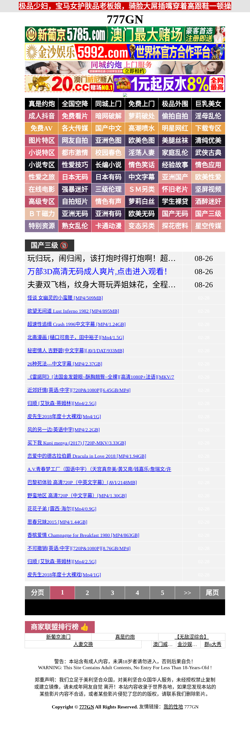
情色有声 (108, 201)
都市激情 (75, 152)
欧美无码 (141, 214)
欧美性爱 (208, 177)
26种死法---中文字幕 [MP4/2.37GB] (64, 363)
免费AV (42, 128)
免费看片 (75, 116)
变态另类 (141, 226)
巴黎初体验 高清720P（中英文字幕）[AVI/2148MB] (82, 482)
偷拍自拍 (175, 116)
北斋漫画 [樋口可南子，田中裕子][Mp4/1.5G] (75, 337)
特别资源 (42, 226)
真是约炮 (42, 104)
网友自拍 (75, 140)
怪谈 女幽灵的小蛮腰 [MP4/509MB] (65, 298)
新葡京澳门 (58, 637)
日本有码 (108, 177)
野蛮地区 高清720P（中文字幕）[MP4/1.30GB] (77, 495)
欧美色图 (141, 140)
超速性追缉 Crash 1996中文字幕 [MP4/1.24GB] (76, 324)
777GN (125, 19)
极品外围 (175, 104)
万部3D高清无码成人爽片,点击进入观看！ (99, 271)
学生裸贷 (175, 201)
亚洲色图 (108, 140)
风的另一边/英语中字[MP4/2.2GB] (63, 429)
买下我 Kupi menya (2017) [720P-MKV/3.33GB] (76, 443)
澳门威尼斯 (165, 644)
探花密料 (175, 226)
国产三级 (208, 214)
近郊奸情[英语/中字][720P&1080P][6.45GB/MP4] (79, 390)
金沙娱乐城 (189, 644)
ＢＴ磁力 (42, 214)
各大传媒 (75, 128)
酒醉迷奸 (208, 201)
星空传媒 (208, 226)
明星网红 (175, 128)
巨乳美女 (208, 104)
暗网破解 (108, 116)
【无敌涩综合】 (192, 637)
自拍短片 (75, 201)
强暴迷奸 (75, 189)
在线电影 (42, 189)
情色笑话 (141, 165)
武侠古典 (208, 152)
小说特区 (42, 152)
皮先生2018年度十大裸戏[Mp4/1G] (64, 416)
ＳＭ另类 (141, 189)
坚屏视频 (208, 189)
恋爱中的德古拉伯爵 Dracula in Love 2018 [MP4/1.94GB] (86, 456)
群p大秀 (212, 644)
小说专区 (42, 165)
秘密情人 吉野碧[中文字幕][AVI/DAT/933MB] (75, 350)
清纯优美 (208, 140)
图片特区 (42, 140)
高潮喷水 (141, 128)
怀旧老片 (175, 189)
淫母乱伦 (208, 116)
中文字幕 (141, 177)
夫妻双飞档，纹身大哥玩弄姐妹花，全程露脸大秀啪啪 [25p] (130, 284)
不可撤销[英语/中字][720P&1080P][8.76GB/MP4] (79, 548)
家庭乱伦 (175, 152)
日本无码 (75, 177)
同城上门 (108, 104)
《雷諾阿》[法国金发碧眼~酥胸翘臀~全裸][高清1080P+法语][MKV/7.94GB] (107, 377)
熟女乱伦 (75, 226)
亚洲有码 (108, 214)
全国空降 (75, 104)
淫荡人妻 (141, 152)
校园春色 (108, 152)
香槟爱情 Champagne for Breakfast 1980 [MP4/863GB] (83, 535)
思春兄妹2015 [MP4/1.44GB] (57, 522)
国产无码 (175, 214)
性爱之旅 (42, 177)
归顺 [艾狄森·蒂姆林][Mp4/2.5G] (61, 403)
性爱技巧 (75, 165)
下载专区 (208, 128)
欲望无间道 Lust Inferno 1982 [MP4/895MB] (73, 311)
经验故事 (175, 165)
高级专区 (42, 201)
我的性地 (173, 706)
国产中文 (108, 128)
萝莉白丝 (141, 201)
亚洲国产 (175, 177)
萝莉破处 (141, 116)
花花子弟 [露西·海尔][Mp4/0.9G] (61, 508)
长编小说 (108, 165)
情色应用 (208, 165)
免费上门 (141, 104)
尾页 (212, 592)
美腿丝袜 (175, 140)
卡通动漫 (108, 226)
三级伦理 (108, 189)
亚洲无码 (75, 214)
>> (187, 592)
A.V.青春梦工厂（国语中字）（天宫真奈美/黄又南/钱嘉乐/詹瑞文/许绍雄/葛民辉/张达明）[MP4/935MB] (137, 469)
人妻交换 (83, 644)
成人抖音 (42, 116)
